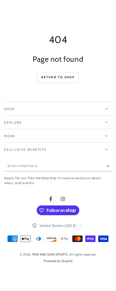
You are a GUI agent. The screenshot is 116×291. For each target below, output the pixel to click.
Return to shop (58, 77)
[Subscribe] (109, 166)
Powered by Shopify (58, 261)
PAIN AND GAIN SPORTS (50, 254)
